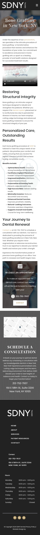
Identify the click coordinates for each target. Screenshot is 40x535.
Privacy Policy (30, 527)
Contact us (7, 230)
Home (13, 426)
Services (15, 434)
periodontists (29, 40)
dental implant (19, 110)
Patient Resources (20, 438)
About (14, 430)
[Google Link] (19, 517)
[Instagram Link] (24, 517)
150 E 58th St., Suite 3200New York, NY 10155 (20, 390)
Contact (20, 303)
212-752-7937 (22, 296)
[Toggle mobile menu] (37, 5)
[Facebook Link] (15, 517)
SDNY (31, 146)
